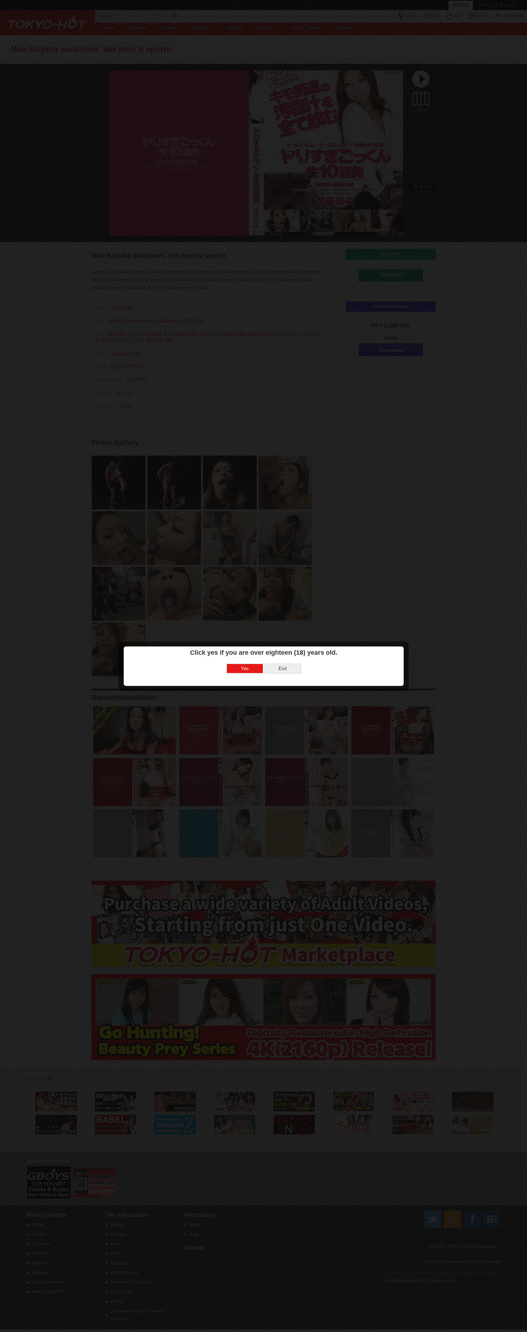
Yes (245, 668)
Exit (283, 668)
